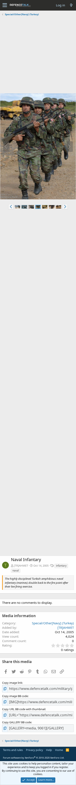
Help (49, 750)
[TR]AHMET (21, 565)
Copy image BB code (15, 696)
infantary (61, 565)
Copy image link (12, 683)
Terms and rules (13, 750)
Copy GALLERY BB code (16, 722)
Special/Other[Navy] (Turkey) (53, 623)
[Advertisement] (38, 55)
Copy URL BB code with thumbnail (23, 709)
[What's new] (71, 5)
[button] (5, 5)
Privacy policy (34, 750)
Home (59, 750)
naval (15, 570)
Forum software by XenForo (33, 757)
